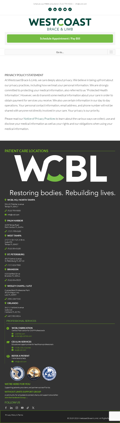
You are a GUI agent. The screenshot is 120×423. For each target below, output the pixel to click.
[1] (33, 367)
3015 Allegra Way (12, 292)
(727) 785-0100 (14, 231)
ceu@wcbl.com (20, 350)
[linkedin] (11, 408)
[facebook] (6, 408)
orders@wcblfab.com (23, 336)
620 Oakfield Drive (12, 274)
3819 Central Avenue (13, 259)
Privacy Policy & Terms (14, 415)
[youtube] (22, 408)
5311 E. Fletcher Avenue (14, 204)
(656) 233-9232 (14, 299)
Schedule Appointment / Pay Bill (60, 38)
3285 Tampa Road (12, 225)
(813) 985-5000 (65, 4)
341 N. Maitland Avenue (14, 307)
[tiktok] (28, 408)
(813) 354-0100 (14, 248)
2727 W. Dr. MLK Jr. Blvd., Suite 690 (15, 241)
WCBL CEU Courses (23, 347)
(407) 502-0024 (14, 316)
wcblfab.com (20, 334)
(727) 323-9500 (14, 265)
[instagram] (17, 408)
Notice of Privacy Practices (40, 118)
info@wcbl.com (81, 4)
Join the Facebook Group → (16, 397)
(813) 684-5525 (14, 280)
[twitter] (33, 408)
